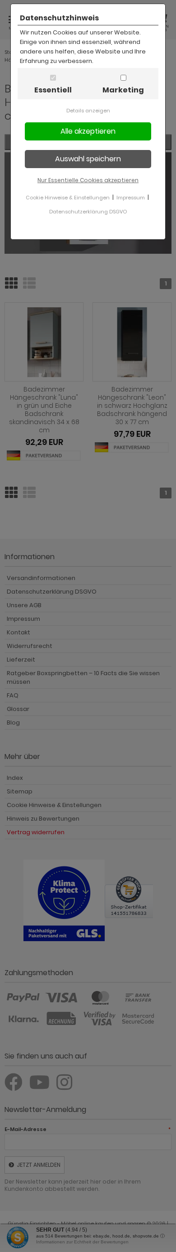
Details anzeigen (88, 110)
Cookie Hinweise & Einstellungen (68, 197)
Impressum (130, 197)
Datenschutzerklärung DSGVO (88, 211)
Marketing (123, 90)
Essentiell (53, 90)
